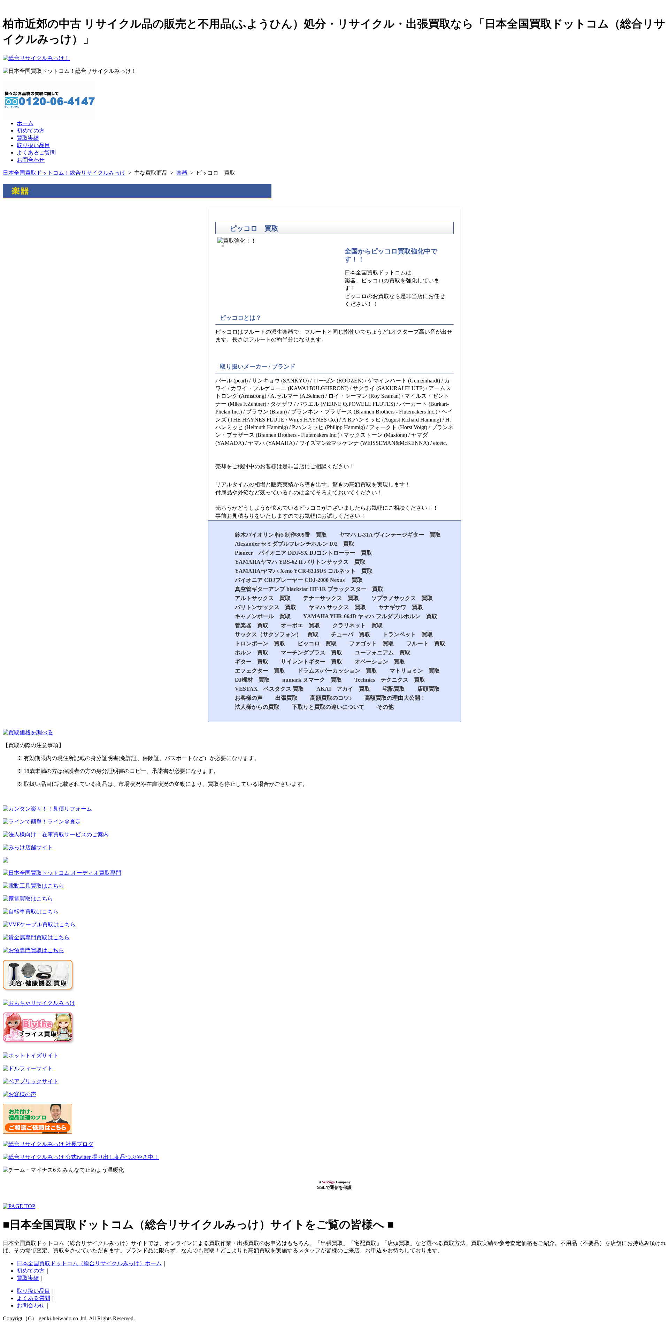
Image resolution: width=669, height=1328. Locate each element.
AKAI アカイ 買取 (343, 689)
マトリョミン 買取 (415, 671)
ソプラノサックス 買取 (402, 598)
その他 (385, 707)
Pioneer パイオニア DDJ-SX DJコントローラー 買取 (303, 553)
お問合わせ (31, 160)
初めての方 (31, 131)
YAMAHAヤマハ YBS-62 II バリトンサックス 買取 (301, 562)
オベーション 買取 (380, 662)
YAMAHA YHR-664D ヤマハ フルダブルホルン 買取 (370, 616)
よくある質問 (33, 1298)
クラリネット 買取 (357, 625)
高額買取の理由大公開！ (395, 698)
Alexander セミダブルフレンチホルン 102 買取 (294, 544)
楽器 (181, 173)
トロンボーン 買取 (260, 643)
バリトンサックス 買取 (265, 607)
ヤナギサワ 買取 (400, 607)
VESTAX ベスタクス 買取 (269, 689)
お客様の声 (249, 698)
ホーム (25, 123)
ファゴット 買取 (371, 643)
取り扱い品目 (33, 145)
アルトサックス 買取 (263, 598)
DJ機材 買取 (252, 680)
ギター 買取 (251, 662)
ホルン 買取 (251, 652)
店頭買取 (428, 689)
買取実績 (28, 138)
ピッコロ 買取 (317, 643)
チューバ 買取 (350, 634)
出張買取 (286, 698)
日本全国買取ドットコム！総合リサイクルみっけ (64, 173)
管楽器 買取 (251, 625)
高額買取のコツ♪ (331, 698)
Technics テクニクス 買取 (389, 680)
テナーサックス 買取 (331, 598)
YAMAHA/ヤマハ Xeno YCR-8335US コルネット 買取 (303, 571)
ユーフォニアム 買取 (382, 652)
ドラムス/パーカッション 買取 (337, 671)
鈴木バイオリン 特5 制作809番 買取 (281, 535)
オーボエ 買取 (300, 625)
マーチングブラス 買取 (311, 652)
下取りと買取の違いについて (328, 707)
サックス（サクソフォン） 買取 (276, 634)
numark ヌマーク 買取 (312, 680)
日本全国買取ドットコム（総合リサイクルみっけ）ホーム (89, 1263)
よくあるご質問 (36, 152)
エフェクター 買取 (260, 671)
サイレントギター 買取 (311, 662)
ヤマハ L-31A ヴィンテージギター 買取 (390, 535)
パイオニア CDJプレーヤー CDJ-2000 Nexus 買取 (299, 580)
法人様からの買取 (257, 707)
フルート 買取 (425, 643)
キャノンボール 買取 (263, 616)
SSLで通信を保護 (334, 1187)
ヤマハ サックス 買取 (337, 607)
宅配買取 (394, 689)
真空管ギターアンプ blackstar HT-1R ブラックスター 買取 (309, 589)
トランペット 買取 (408, 634)
